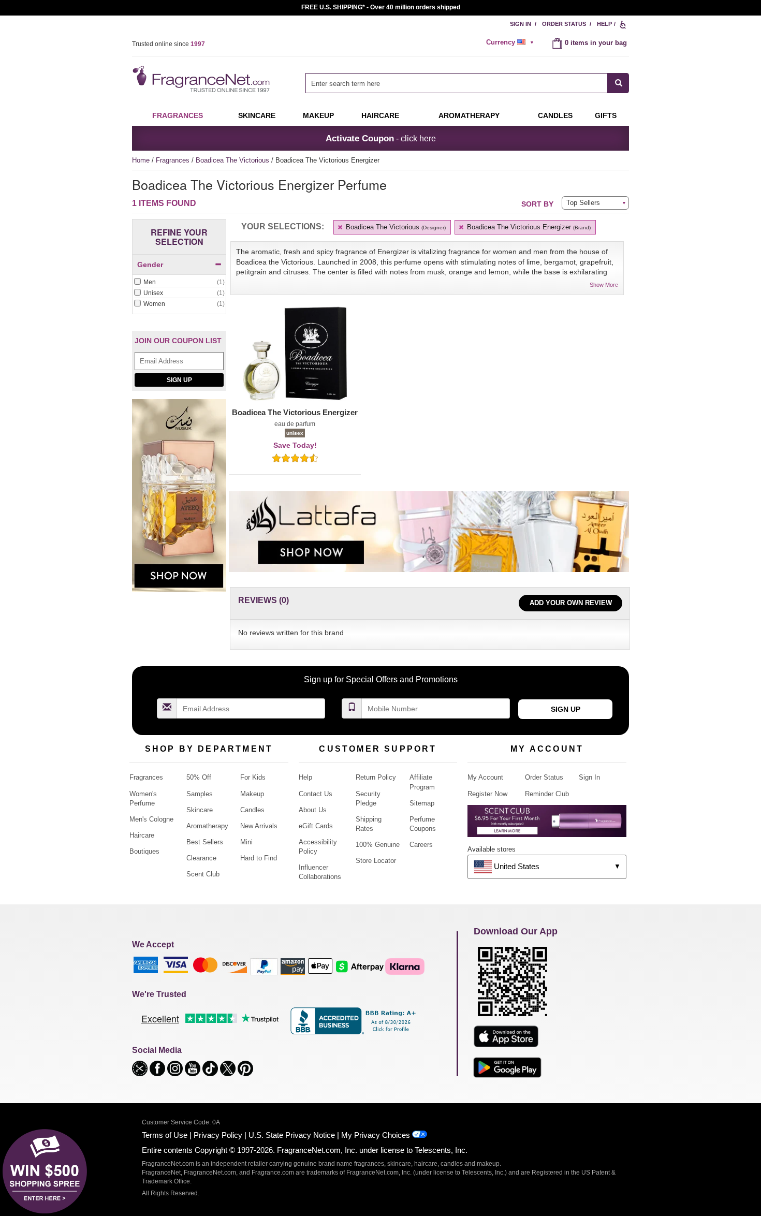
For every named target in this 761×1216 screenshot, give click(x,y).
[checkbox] (179, 282)
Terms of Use (164, 1135)
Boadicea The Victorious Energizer (528, 227)
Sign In (520, 24)
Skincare (256, 115)
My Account (485, 777)
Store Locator (376, 861)
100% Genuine (378, 844)
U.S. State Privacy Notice (291, 1135)
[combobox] (467, 83)
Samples (199, 794)
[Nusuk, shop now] (179, 501)
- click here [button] (381, 138)
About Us (313, 810)
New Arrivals (258, 826)
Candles (252, 810)
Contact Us (315, 794)
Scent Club (202, 874)
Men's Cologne (151, 819)
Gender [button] (150, 264)
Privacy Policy (218, 1135)
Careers (421, 844)
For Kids (253, 777)
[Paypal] (264, 966)
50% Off (198, 777)
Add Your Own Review (571, 603)
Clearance (201, 858)
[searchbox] (456, 83)
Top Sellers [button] (583, 203)
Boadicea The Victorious (233, 160)
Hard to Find (258, 858)
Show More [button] (604, 285)
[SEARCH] (618, 83)
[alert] (511, 42)
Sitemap (421, 803)
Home (141, 160)
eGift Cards (316, 826)
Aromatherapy (207, 826)
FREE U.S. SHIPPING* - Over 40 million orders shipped (380, 7)
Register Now (487, 794)
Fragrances (177, 115)
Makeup (318, 115)
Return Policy (376, 777)
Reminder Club (547, 794)
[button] (295, 360)
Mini (246, 842)
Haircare (380, 115)
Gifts (606, 115)
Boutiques (144, 851)
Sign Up (179, 380)
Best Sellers (204, 842)
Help (604, 24)
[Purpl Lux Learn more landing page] (546, 825)
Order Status (564, 24)
